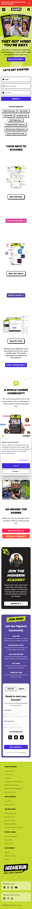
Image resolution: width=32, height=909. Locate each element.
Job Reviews (8, 774)
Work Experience (16, 120)
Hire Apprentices (10, 817)
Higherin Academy (10, 856)
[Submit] (4, 86)
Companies (8, 778)
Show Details (23, 460)
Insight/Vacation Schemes (15, 124)
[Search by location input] (16, 92)
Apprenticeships (9, 111)
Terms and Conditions (11, 836)
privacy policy (6, 451)
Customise (15, 471)
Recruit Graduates (10, 820)
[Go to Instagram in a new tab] (8, 887)
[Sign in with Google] (10, 737)
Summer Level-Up (10, 792)
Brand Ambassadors (10, 824)
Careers (7, 859)
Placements (8, 115)
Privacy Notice (22, 752)
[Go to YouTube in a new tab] (16, 887)
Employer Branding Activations (14, 827)
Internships (24, 111)
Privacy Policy (9, 840)
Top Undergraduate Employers (14, 788)
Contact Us (8, 801)
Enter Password (9, 721)
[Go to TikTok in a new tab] (12, 887)
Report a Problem (10, 804)
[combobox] (16, 86)
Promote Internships (11, 813)
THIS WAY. (11, 4)
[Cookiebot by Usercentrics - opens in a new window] (23, 436)
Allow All (16, 465)
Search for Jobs (9, 771)
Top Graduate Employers (12, 785)
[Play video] (16, 24)
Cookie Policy (9, 843)
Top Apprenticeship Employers (14, 781)
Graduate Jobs (22, 115)
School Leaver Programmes (15, 129)
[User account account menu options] (29, 9)
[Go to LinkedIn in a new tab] (4, 887)
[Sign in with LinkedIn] (16, 737)
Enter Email (8, 710)
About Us (7, 852)
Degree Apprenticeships (15, 134)
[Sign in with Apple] (22, 737)
